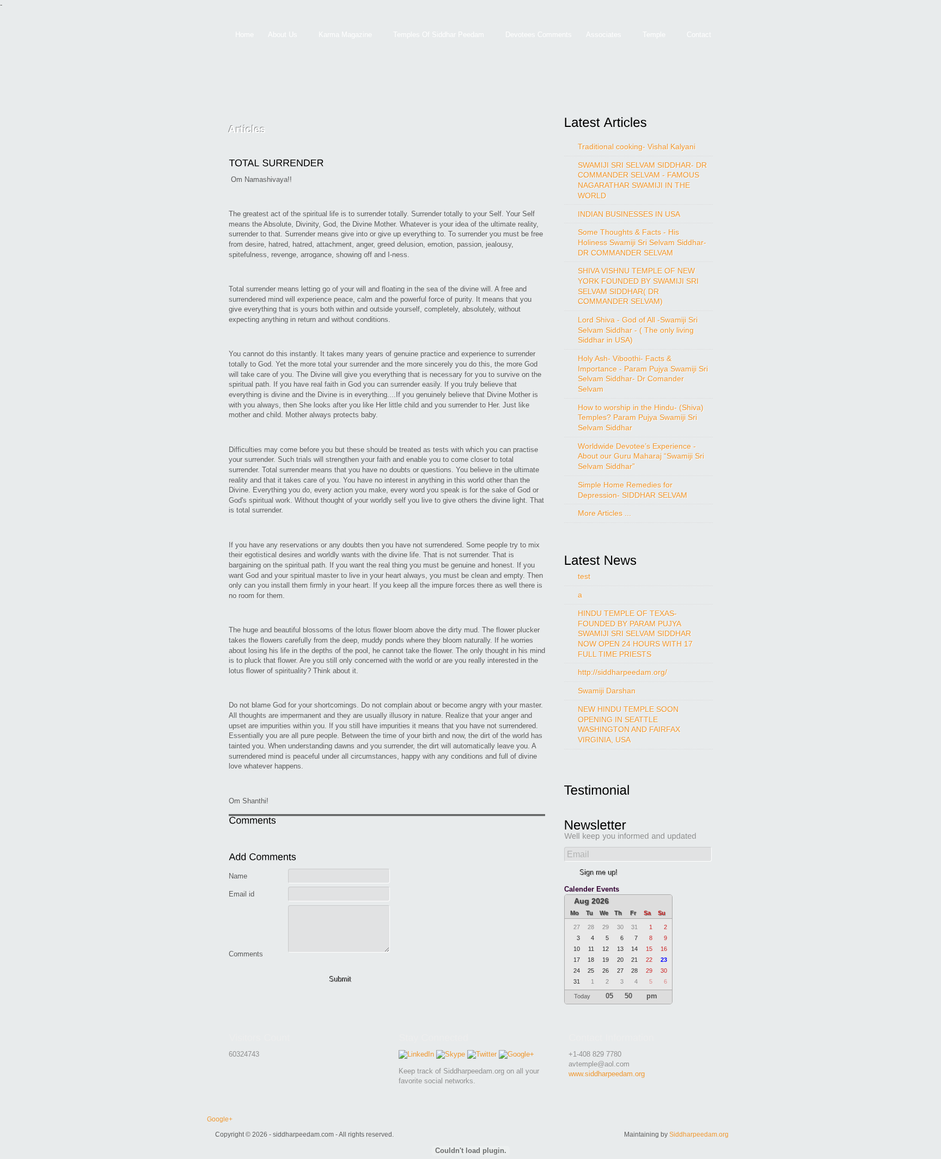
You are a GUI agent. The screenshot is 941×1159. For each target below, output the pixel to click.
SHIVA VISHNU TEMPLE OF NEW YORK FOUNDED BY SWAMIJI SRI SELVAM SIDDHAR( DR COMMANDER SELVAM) (638, 286)
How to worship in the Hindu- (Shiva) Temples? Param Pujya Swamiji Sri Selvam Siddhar (641, 417)
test (584, 576)
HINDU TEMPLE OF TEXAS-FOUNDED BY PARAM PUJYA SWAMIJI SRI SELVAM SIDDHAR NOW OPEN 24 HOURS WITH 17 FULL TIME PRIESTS (635, 633)
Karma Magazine (341, 35)
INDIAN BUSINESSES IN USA (629, 214)
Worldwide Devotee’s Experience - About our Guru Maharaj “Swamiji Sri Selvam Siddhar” (641, 456)
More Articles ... (604, 513)
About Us (279, 35)
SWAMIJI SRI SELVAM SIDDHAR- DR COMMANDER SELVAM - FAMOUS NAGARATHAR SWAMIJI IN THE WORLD (642, 180)
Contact (699, 34)
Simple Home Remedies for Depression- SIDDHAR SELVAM (632, 489)
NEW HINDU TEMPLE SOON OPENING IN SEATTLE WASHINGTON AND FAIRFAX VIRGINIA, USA (629, 724)
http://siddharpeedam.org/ (622, 672)
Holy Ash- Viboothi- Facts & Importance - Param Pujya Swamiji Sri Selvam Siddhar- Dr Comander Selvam (643, 373)
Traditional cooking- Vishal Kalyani (636, 146)
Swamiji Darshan (607, 690)
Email (578, 854)
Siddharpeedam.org (699, 1134)
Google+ (220, 1119)
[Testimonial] (601, 790)
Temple (650, 35)
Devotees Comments (538, 34)
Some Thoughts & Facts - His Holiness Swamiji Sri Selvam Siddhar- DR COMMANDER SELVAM (642, 242)
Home (244, 34)
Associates (600, 35)
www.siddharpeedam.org (607, 1074)
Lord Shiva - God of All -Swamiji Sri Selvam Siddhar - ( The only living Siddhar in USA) (638, 329)
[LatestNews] (604, 560)
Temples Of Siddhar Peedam (435, 35)
